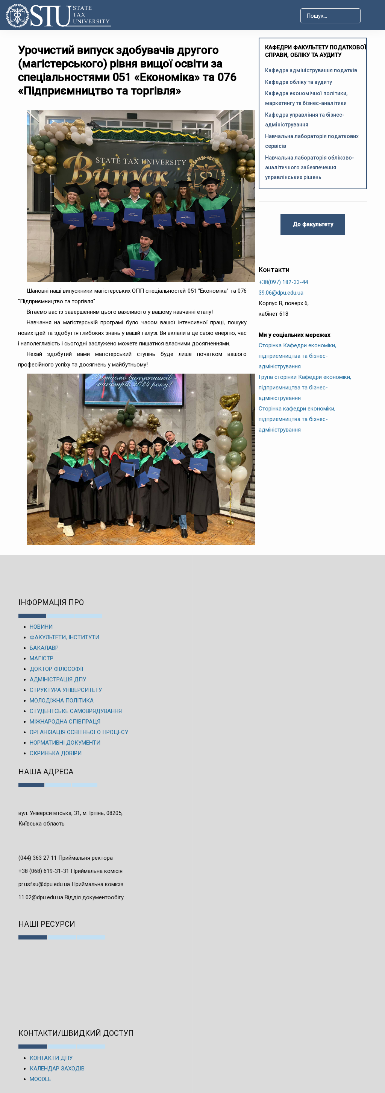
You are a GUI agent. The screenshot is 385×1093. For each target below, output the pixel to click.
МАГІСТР (41, 658)
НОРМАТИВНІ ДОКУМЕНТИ (65, 742)
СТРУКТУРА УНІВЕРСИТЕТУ (66, 690)
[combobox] (330, 15)
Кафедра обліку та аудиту (298, 82)
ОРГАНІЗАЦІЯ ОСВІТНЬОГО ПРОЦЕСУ (79, 732)
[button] (372, 15)
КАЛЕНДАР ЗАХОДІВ (57, 1068)
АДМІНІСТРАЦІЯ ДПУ (58, 679)
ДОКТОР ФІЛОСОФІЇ (56, 669)
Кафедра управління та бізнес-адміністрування (304, 120)
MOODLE (40, 1079)
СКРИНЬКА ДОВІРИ (56, 753)
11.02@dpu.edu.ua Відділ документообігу (71, 897)
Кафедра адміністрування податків (311, 70)
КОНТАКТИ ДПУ (51, 1058)
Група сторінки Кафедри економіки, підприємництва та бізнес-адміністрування (305, 387)
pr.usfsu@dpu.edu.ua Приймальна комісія (70, 884)
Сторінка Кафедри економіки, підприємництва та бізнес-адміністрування (297, 356)
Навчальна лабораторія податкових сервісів (312, 141)
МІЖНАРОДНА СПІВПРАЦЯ (65, 721)
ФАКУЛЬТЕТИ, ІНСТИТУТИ (64, 637)
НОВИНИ (41, 626)
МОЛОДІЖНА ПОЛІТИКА (62, 700)
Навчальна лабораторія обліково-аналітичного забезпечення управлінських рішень (309, 167)
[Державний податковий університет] (45, 15)
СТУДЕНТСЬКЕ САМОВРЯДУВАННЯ (76, 711)
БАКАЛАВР (44, 648)
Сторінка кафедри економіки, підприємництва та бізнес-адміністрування (297, 419)
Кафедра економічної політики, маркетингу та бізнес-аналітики (306, 98)
